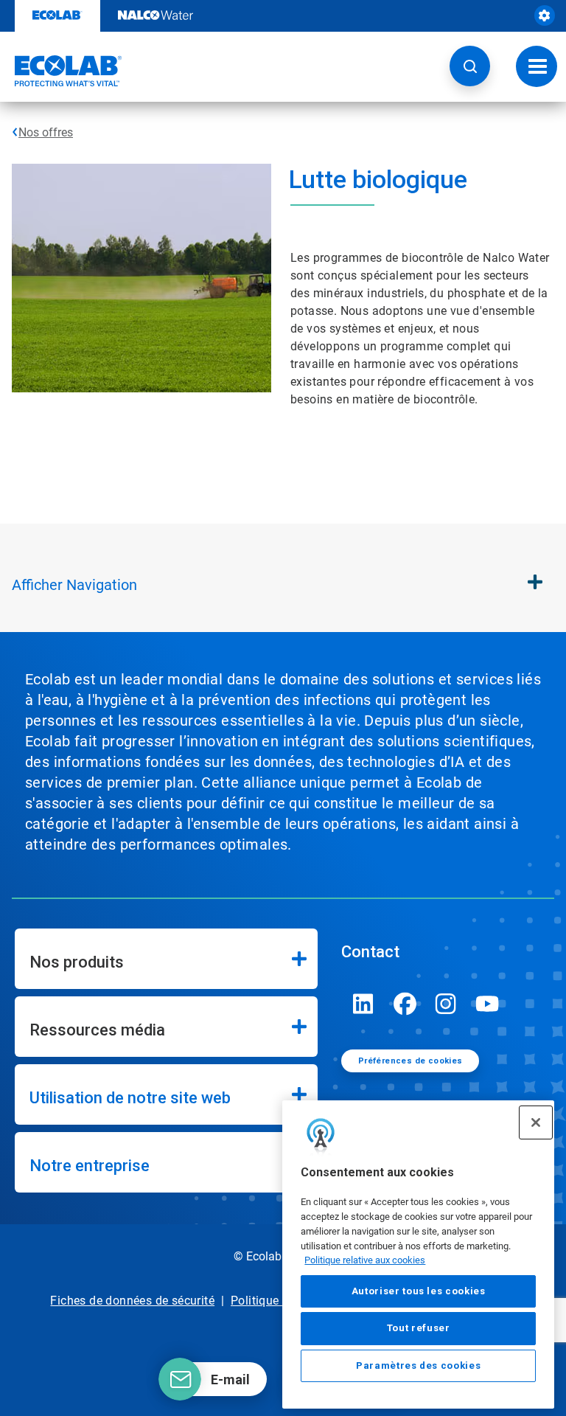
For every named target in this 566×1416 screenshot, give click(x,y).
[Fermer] (536, 1122)
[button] (470, 66)
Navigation (74, 585)
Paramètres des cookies (418, 1365)
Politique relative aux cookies (364, 1260)
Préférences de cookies (410, 1061)
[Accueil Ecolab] (61, 71)
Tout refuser (418, 1327)
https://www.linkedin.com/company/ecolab (363, 1003)
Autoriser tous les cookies (419, 1291)
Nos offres (45, 132)
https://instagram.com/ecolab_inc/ (446, 1003)
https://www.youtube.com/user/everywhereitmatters (487, 1003)
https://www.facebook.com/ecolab (404, 1003)
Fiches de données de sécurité (132, 1301)
